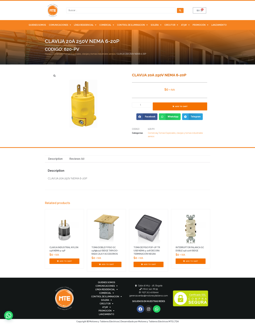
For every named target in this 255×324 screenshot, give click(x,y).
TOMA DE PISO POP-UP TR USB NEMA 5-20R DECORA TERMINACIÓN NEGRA (147, 250)
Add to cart (181, 106)
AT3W (184, 25)
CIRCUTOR (169, 25)
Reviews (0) (76, 158)
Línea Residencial (84, 25)
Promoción (199, 25)
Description (55, 158)
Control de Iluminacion (131, 25)
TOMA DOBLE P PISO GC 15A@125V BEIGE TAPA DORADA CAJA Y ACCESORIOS (104, 250)
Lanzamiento (219, 25)
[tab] (55, 158)
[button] (147, 116)
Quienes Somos (37, 25)
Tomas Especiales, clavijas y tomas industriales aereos (89, 54)
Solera (155, 25)
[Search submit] (180, 10)
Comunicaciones (58, 25)
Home (48, 54)
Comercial (105, 25)
